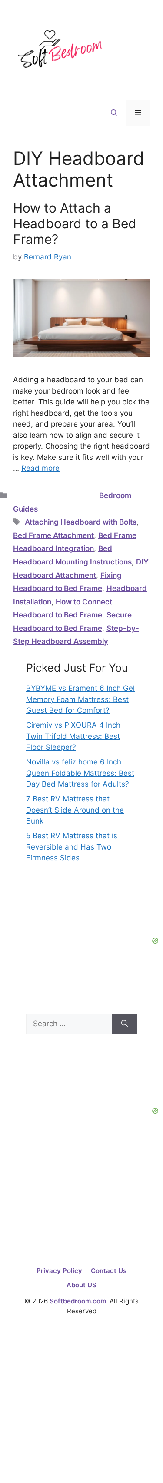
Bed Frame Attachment (53, 535)
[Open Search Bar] (114, 113)
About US (81, 1285)
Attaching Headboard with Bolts (80, 522)
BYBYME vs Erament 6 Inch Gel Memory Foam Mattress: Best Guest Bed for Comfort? (80, 699)
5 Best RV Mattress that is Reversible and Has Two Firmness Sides (71, 846)
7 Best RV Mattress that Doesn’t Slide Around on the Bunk (75, 809)
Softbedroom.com (78, 1301)
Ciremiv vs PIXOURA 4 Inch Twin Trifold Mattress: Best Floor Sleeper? (73, 736)
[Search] (124, 1024)
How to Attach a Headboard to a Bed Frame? (74, 223)
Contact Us (108, 1270)
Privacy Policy (59, 1270)
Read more (40, 468)
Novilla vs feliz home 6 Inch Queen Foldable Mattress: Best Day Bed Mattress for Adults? (80, 773)
